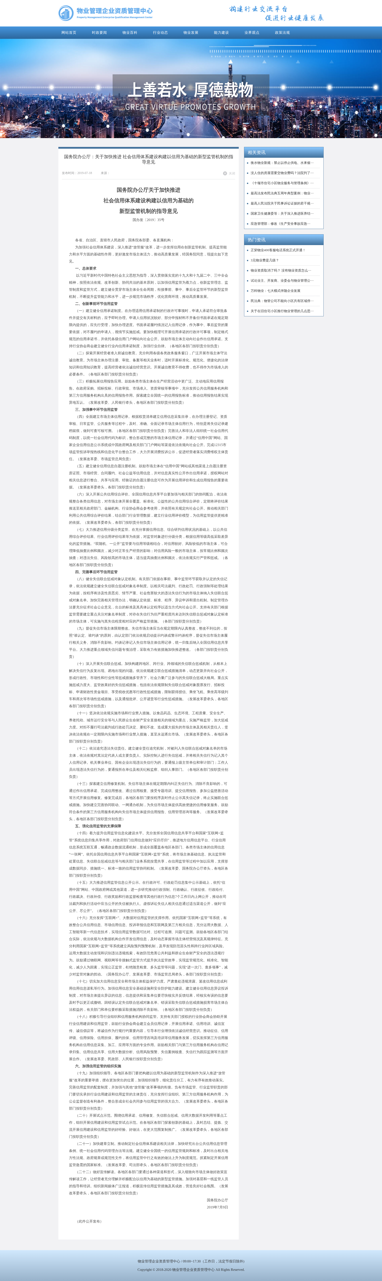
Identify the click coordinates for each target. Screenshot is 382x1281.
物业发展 (191, 32)
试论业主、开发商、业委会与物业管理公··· (282, 280)
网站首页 (68, 32)
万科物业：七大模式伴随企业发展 (275, 291)
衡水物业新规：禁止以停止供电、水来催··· (282, 163)
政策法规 (282, 32)
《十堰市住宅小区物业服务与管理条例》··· (282, 183)
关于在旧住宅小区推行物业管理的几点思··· (282, 311)
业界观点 (252, 32)
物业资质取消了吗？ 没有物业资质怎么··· (281, 270)
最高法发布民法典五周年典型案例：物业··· (282, 193)
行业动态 (160, 32)
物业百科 (130, 32)
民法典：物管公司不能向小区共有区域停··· (282, 301)
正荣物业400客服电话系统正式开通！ (278, 250)
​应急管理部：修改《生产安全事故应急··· (280, 223)
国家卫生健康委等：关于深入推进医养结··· (282, 213)
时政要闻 (99, 32)
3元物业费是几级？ (265, 260)
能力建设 (221, 32)
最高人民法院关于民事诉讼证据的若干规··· (282, 203)
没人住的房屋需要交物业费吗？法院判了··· (282, 173)
